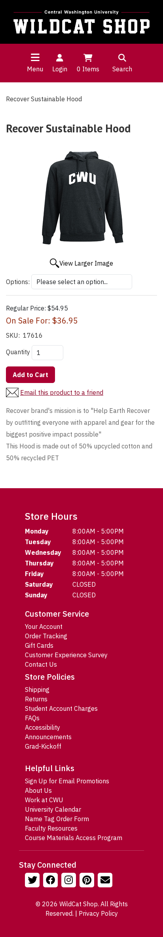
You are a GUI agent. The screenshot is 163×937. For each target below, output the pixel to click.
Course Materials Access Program (73, 838)
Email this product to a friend (61, 392)
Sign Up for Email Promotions (67, 781)
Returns (36, 699)
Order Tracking (46, 636)
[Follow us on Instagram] (69, 881)
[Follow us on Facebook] (51, 881)
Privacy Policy (98, 913)
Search (122, 69)
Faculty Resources (51, 828)
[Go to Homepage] (81, 22)
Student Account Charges (61, 708)
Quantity (18, 352)
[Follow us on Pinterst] (88, 881)
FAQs (32, 718)
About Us (38, 790)
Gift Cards (39, 645)
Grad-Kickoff (43, 746)
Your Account (44, 626)
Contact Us (41, 664)
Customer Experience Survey (66, 655)
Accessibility (42, 727)
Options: (18, 282)
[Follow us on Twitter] (33, 881)
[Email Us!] (106, 881)
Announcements (48, 737)
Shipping (37, 689)
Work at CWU (44, 800)
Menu (35, 69)
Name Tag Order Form (57, 819)
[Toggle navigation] (35, 57)
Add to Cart (30, 375)
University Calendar (53, 809)
